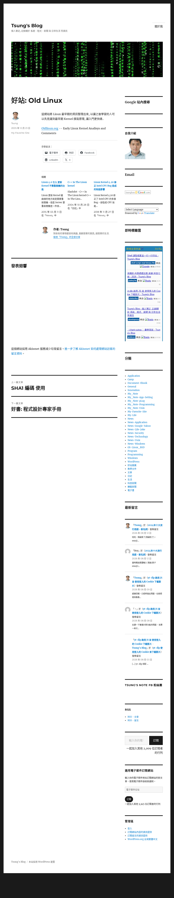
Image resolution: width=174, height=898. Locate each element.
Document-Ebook (137, 383)
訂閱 (156, 740)
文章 (130, 472)
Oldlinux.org (49, 128)
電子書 (131, 490)
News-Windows (136, 443)
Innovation (134, 390)
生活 (130, 479)
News (131, 418)
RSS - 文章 (133, 716)
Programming (135, 454)
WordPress (134, 461)
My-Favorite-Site (20, 132)
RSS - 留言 (133, 720)
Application (134, 375)
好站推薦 (132, 465)
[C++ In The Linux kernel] (81, 195)
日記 (130, 476)
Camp (131, 379)
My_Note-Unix (136, 408)
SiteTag (158, 248)
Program (132, 451)
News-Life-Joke (136, 429)
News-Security (136, 433)
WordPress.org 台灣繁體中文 (143, 839)
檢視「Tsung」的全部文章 (66, 237)
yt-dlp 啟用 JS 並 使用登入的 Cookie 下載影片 (147, 581)
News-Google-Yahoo (139, 425)
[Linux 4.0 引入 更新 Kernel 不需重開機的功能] (54, 198)
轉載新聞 (132, 486)
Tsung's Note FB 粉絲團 (143, 685)
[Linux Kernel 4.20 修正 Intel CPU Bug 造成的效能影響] (107, 198)
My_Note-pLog (136, 400)
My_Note (133, 393)
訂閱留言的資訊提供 (137, 835)
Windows (133, 458)
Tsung (14, 123)
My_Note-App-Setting (140, 397)
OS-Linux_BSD (136, 447)
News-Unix (134, 440)
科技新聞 (132, 483)
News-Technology (138, 436)
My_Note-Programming (141, 404)
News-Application (137, 422)
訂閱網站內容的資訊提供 (140, 832)
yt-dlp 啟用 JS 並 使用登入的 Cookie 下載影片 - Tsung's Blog (146, 643)
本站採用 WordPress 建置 (42, 861)
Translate (149, 213)
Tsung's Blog (27, 25)
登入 (130, 828)
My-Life (132, 415)
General (132, 386)
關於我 (159, 26)
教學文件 (132, 468)
